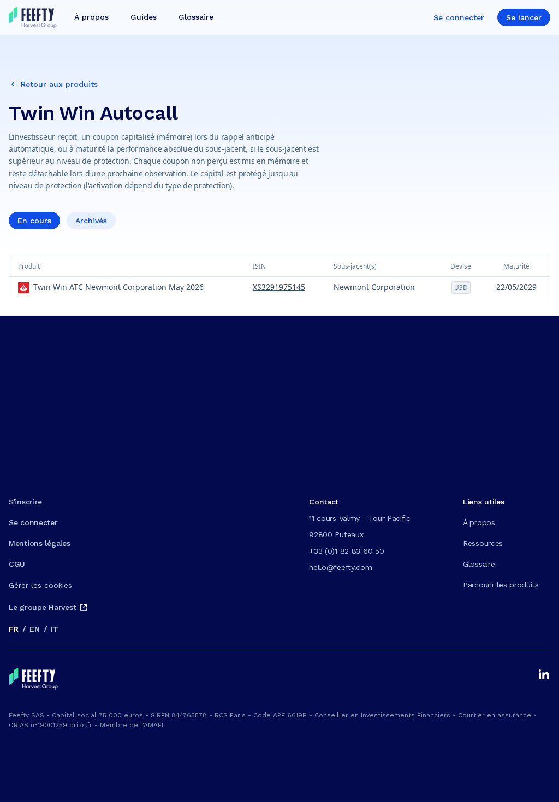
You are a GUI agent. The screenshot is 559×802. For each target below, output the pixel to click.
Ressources (483, 543)
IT (54, 629)
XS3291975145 (279, 287)
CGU (17, 564)
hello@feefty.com (340, 567)
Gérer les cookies (40, 585)
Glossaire (479, 564)
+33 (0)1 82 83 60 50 (346, 551)
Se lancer (524, 17)
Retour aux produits (59, 84)
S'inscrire (25, 502)
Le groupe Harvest (42, 607)
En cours (34, 220)
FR (13, 629)
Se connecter (458, 17)
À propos (479, 522)
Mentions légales (39, 543)
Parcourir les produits (501, 585)
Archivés (91, 220)
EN (34, 629)
